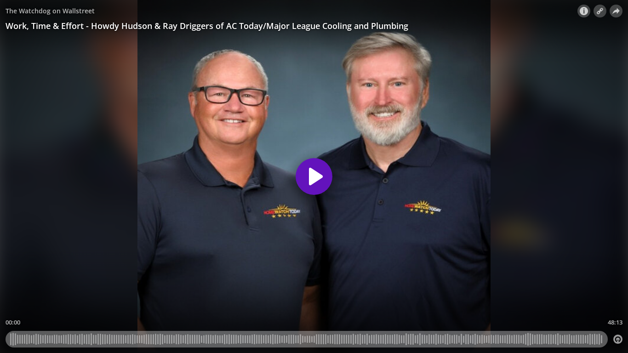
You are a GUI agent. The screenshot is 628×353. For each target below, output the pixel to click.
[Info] (583, 11)
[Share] (616, 11)
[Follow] (600, 11)
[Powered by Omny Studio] (617, 339)
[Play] (314, 176)
